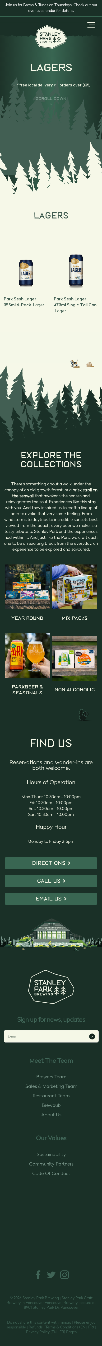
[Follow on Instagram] (64, 1279)
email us (49, 899)
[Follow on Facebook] (37, 1279)
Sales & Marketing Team (51, 1086)
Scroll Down (51, 99)
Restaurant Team (51, 1096)
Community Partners (51, 1164)
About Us (51, 1115)
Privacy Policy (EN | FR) (45, 1332)
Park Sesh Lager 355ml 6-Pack (24, 301)
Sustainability (51, 1154)
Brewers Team (51, 1077)
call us (48, 881)
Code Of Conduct (51, 1173)
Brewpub (51, 1105)
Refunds (35, 1327)
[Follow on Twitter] (51, 1279)
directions (48, 863)
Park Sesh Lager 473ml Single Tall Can (75, 304)
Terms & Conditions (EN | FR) (69, 1327)
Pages (71, 1332)
